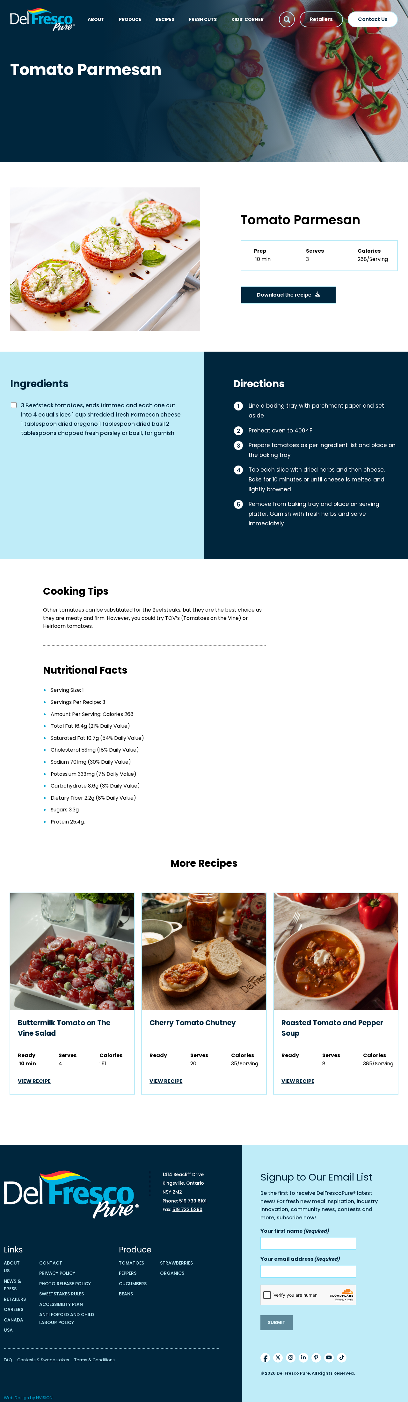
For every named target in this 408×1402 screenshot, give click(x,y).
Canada (13, 1320)
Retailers (321, 19)
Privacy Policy (57, 1273)
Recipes (165, 19)
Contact (50, 1263)
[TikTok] (341, 1358)
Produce (130, 19)
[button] (287, 19)
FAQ (8, 1360)
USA (8, 1330)
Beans (126, 1294)
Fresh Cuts (203, 19)
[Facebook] (265, 1358)
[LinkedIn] (303, 1358)
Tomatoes (131, 1263)
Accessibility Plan (61, 1304)
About (96, 19)
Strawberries (176, 1263)
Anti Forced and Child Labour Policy (66, 1318)
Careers (13, 1309)
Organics (172, 1273)
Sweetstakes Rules (61, 1294)
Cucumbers (133, 1283)
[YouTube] (329, 1358)
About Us (12, 1267)
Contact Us (373, 19)
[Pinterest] (316, 1358)
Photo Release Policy (65, 1283)
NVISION (44, 1398)
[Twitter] (278, 1358)
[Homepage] (42, 19)
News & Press (12, 1285)
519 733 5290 (187, 1209)
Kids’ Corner (247, 19)
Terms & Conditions (94, 1360)
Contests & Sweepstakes (43, 1360)
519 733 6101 (193, 1201)
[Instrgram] (290, 1358)
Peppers (127, 1273)
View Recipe (34, 1081)
